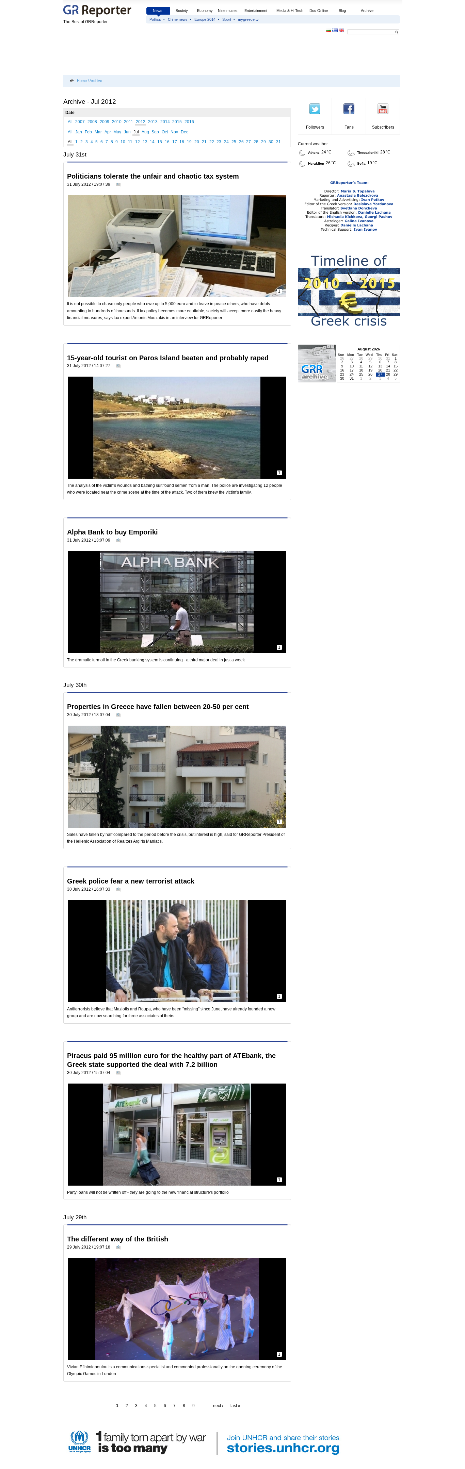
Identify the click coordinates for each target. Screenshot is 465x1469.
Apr (108, 132)
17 (174, 141)
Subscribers (383, 127)
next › (218, 1405)
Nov (174, 132)
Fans (349, 127)
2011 (128, 121)
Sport (226, 19)
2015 (177, 121)
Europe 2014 (204, 19)
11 (130, 141)
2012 (140, 121)
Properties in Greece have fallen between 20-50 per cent (158, 706)
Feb (88, 132)
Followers (315, 127)
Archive (367, 11)
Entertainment (255, 11)
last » (235, 1405)
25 (233, 141)
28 (256, 141)
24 (226, 141)
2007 (80, 121)
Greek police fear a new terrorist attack (130, 881)
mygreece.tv (248, 19)
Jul (136, 132)
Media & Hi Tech (289, 11)
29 (263, 141)
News (158, 11)
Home (82, 81)
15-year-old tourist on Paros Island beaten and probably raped (168, 358)
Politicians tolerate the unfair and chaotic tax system (153, 176)
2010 (117, 121)
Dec (184, 132)
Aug (145, 132)
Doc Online (318, 11)
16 (167, 141)
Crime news (178, 19)
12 (137, 141)
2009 (104, 121)
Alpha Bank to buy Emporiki (112, 532)
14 (152, 141)
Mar (98, 132)
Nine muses (228, 11)
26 (241, 141)
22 (211, 141)
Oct (165, 132)
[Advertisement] (187, 55)
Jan (78, 132)
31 (278, 141)
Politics (155, 19)
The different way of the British (117, 1239)
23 (219, 141)
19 (189, 141)
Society (182, 11)
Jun (127, 132)
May (117, 132)
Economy (205, 11)
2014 (165, 121)
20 (196, 141)
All (70, 121)
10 (123, 141)
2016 (189, 121)
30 (271, 141)
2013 (153, 121)
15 (159, 141)
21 (204, 141)
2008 (92, 121)
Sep (155, 132)
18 (181, 141)
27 (248, 141)
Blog (342, 11)
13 (145, 141)
